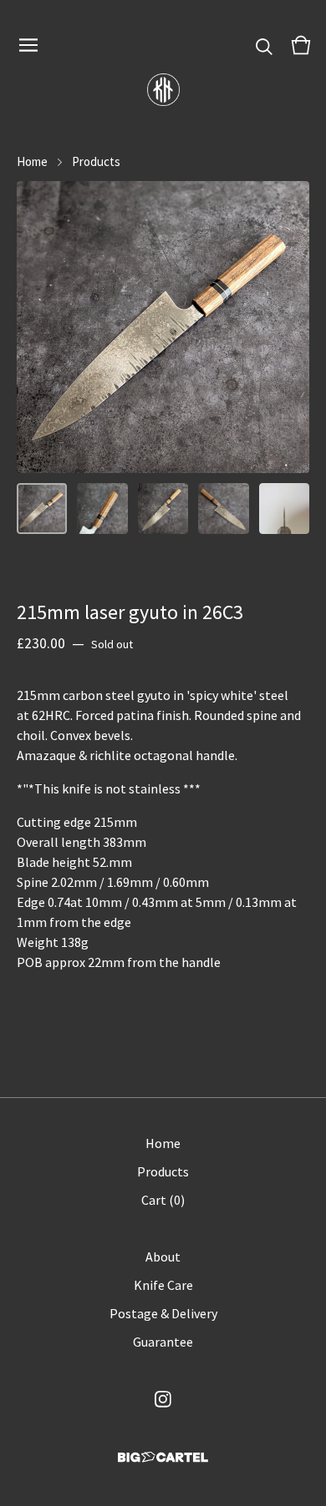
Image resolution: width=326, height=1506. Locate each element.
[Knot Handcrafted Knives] (163, 89)
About (163, 1256)
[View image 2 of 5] (102, 508)
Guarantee (163, 1341)
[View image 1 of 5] (42, 508)
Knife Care (163, 1285)
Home (32, 161)
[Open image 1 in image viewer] (163, 327)
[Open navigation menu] (28, 45)
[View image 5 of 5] (284, 508)
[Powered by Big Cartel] (163, 1457)
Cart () (163, 1199)
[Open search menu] (264, 45)
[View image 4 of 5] (223, 508)
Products (96, 161)
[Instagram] (163, 1399)
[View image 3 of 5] (163, 508)
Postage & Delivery (163, 1313)
